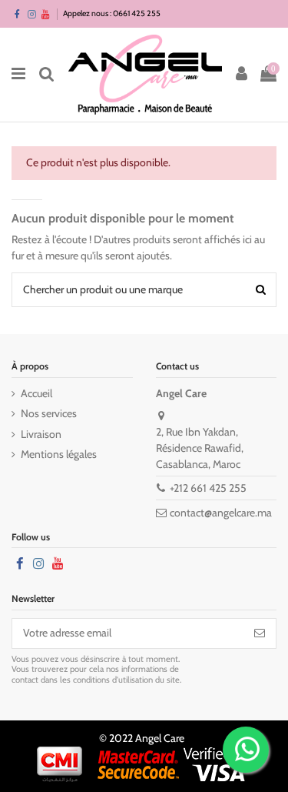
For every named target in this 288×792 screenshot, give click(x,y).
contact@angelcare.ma (221, 513)
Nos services (49, 413)
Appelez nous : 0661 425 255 (112, 13)
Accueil (36, 393)
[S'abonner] (259, 633)
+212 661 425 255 (208, 488)
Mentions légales (59, 454)
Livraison (41, 434)
